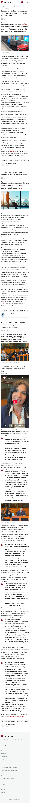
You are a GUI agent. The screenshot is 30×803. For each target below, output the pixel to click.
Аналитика (3, 753)
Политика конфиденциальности (9, 770)
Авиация (4, 160)
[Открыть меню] (28, 2)
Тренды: (3, 6)
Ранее (3, 303)
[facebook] (10, 739)
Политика (3, 750)
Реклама (3, 792)
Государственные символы (8, 773)
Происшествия (5, 748)
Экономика (4, 756)
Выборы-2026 (9, 6)
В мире (3, 759)
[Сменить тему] (23, 2)
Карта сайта (4, 787)
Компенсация (20, 310)
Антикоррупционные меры (7, 775)
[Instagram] (2, 19)
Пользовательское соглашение (9, 767)
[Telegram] (7, 19)
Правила (11, 310)
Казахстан (20, 721)
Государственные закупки (7, 778)
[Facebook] (10, 19)
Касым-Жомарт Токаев (8, 721)
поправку (24, 24)
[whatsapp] (4, 19)
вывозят (12, 151)
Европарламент (13, 160)
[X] (13, 19)
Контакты (3, 789)
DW (21, 188)
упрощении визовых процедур (18, 716)
